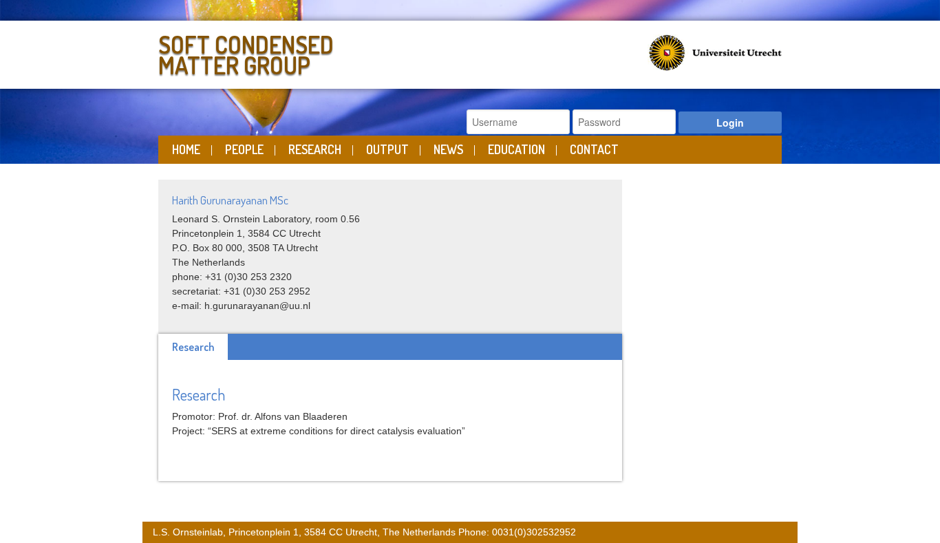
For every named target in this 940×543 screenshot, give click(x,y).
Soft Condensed (246, 52)
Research (314, 149)
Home (186, 149)
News (448, 149)
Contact (594, 149)
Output (387, 149)
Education (516, 149)
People (244, 149)
